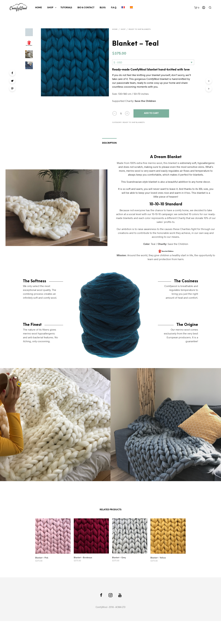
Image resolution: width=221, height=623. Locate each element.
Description (109, 143)
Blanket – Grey (119, 558)
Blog (103, 8)
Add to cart (151, 113)
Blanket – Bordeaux (83, 558)
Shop (50, 8)
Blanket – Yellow (158, 558)
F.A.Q (113, 8)
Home (38, 8)
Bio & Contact (85, 8)
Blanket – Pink (41, 558)
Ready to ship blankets (140, 29)
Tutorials (66, 8)
